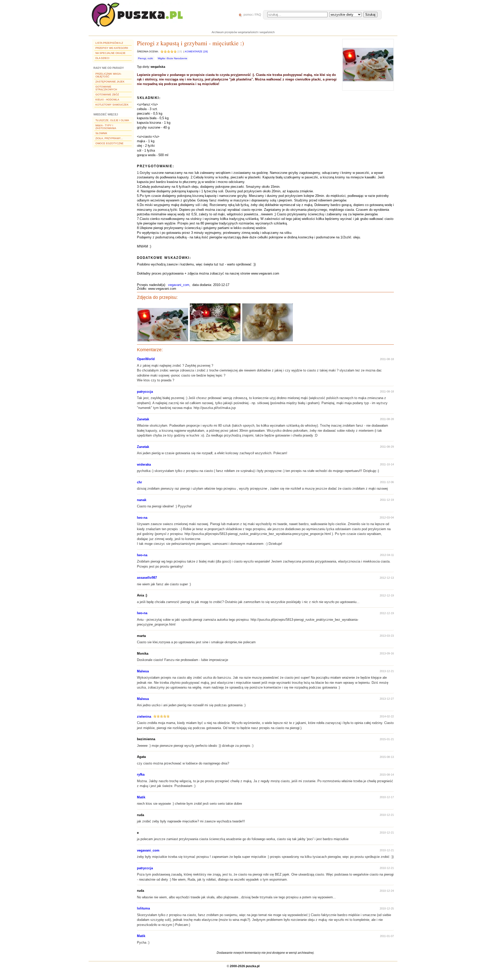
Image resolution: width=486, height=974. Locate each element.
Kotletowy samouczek (112, 104)
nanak (141, 500)
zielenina (144, 716)
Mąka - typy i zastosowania (105, 127)
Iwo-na (142, 518)
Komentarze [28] (196, 51)
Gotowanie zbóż (107, 94)
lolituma (143, 908)
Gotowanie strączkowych (106, 88)
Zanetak (143, 419)
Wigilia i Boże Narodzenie (172, 58)
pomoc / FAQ (252, 14)
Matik (141, 797)
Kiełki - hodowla (107, 99)
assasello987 (147, 577)
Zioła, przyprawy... (109, 138)
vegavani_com (178, 285)
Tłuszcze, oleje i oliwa (112, 120)
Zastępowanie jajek (110, 81)
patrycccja (145, 391)
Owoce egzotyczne (109, 143)
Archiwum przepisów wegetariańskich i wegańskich (243, 32)
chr (139, 482)
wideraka (144, 464)
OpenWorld (146, 359)
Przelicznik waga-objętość (108, 75)
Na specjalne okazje (110, 53)
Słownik (101, 133)
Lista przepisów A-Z (109, 43)
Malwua (143, 671)
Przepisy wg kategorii (111, 48)
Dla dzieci (102, 58)
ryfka (141, 774)
